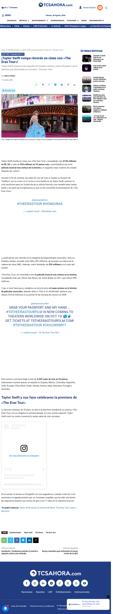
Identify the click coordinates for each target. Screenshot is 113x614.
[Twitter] (42, 85)
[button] (106, 7)
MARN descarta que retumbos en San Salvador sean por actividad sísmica (100, 98)
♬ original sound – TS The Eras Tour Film (40, 332)
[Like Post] (74, 85)
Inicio (3, 50)
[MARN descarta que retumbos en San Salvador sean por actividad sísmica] (86, 98)
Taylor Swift (28, 533)
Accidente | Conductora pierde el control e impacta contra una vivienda (19, 552)
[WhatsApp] (36, 85)
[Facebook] (49, 85)
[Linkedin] (61, 85)
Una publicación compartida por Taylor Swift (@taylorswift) (35, 484)
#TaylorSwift (54, 325)
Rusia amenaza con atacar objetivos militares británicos (100, 109)
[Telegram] (55, 85)
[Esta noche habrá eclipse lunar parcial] (86, 68)
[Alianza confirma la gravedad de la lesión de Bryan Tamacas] (86, 88)
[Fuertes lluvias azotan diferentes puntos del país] (86, 80)
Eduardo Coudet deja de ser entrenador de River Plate (99, 58)
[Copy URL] (68, 85)
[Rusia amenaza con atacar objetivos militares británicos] (86, 109)
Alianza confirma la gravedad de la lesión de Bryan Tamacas (99, 88)
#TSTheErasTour (27, 325)
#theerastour (29, 204)
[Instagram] (34, 583)
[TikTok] (59, 583)
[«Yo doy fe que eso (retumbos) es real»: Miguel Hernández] (86, 118)
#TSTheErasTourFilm (24, 312)
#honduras (52, 204)
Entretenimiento (13, 50)
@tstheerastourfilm (40, 303)
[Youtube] (84, 583)
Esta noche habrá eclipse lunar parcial (99, 67)
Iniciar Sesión (89, 7)
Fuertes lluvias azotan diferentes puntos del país (99, 79)
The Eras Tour (51, 533)
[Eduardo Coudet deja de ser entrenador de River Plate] (86, 58)
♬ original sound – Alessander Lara (39, 211)
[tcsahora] (55, 5)
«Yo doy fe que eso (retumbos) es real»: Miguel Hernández (100, 118)
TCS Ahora (39, 533)
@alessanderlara (39, 200)
